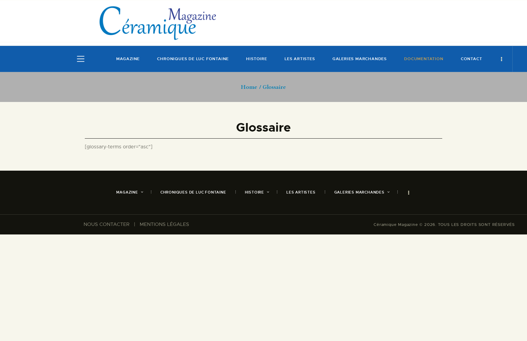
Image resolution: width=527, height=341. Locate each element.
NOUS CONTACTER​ (106, 224)
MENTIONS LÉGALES (164, 224)
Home (249, 87)
